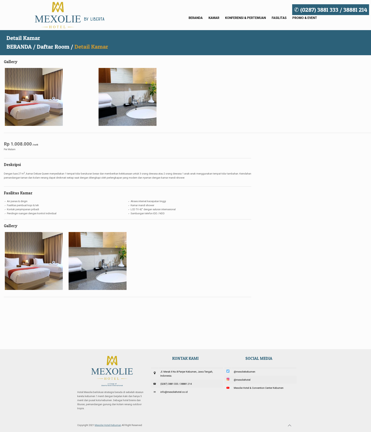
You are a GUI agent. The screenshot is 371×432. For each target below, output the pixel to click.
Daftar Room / (55, 46)
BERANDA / (20, 46)
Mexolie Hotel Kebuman (108, 425)
